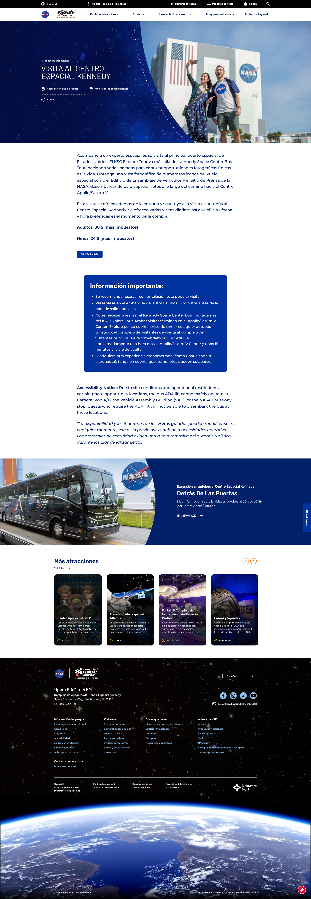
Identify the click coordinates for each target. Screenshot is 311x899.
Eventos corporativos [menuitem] (116, 742)
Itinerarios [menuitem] (110, 752)
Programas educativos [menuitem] (159, 742)
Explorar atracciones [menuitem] (157, 728)
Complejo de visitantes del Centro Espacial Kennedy (87, 695)
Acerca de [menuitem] (204, 724)
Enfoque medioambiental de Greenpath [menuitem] (221, 747)
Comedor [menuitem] (151, 733)
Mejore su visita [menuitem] (113, 733)
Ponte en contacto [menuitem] (65, 766)
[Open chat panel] (307, 517)
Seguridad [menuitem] (60, 733)
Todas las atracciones (57, 60)
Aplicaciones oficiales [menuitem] (66, 742)
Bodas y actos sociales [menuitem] (117, 747)
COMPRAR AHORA (89, 254)
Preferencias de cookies (67, 791)
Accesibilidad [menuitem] (62, 738)
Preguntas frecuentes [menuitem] (210, 728)
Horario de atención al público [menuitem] (71, 724)
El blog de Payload (256, 14)
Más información (187, 515)
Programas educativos (220, 14)
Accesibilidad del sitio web (179, 784)
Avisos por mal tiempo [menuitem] (67, 752)
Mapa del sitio (172, 787)
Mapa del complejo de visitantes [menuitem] (164, 724)
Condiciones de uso (142, 784)
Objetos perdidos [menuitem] (64, 747)
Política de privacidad (104, 784)
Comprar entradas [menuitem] (114, 724)
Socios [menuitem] (201, 738)
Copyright (59, 784)
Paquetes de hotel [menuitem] (114, 738)
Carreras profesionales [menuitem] (211, 752)
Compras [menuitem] (151, 738)
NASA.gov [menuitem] (203, 742)
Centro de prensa (141, 787)
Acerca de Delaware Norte (106, 787)
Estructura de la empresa (66, 787)
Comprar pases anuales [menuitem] (117, 728)
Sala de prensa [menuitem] (206, 733)
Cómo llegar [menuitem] (61, 728)
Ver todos (59, 567)
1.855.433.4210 (67, 703)
